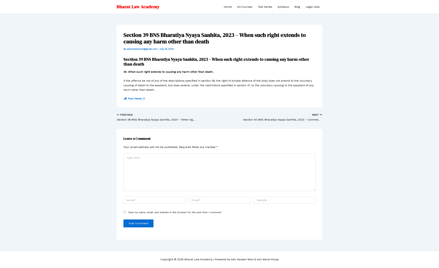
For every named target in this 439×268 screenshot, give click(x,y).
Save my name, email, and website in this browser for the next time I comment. (175, 212)
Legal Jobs (313, 6)
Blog (297, 6)
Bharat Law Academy (138, 7)
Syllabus (283, 6)
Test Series (265, 6)
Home (228, 6)
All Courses (244, 6)
